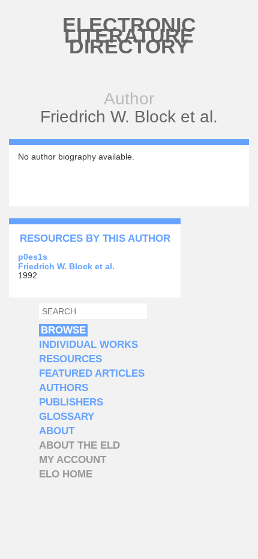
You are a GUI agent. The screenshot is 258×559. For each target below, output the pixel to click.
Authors (63, 387)
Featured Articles (92, 373)
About (56, 431)
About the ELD (79, 445)
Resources (70, 359)
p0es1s (32, 257)
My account (72, 459)
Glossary (66, 416)
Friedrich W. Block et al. (66, 266)
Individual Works (88, 344)
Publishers (71, 402)
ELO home (65, 474)
